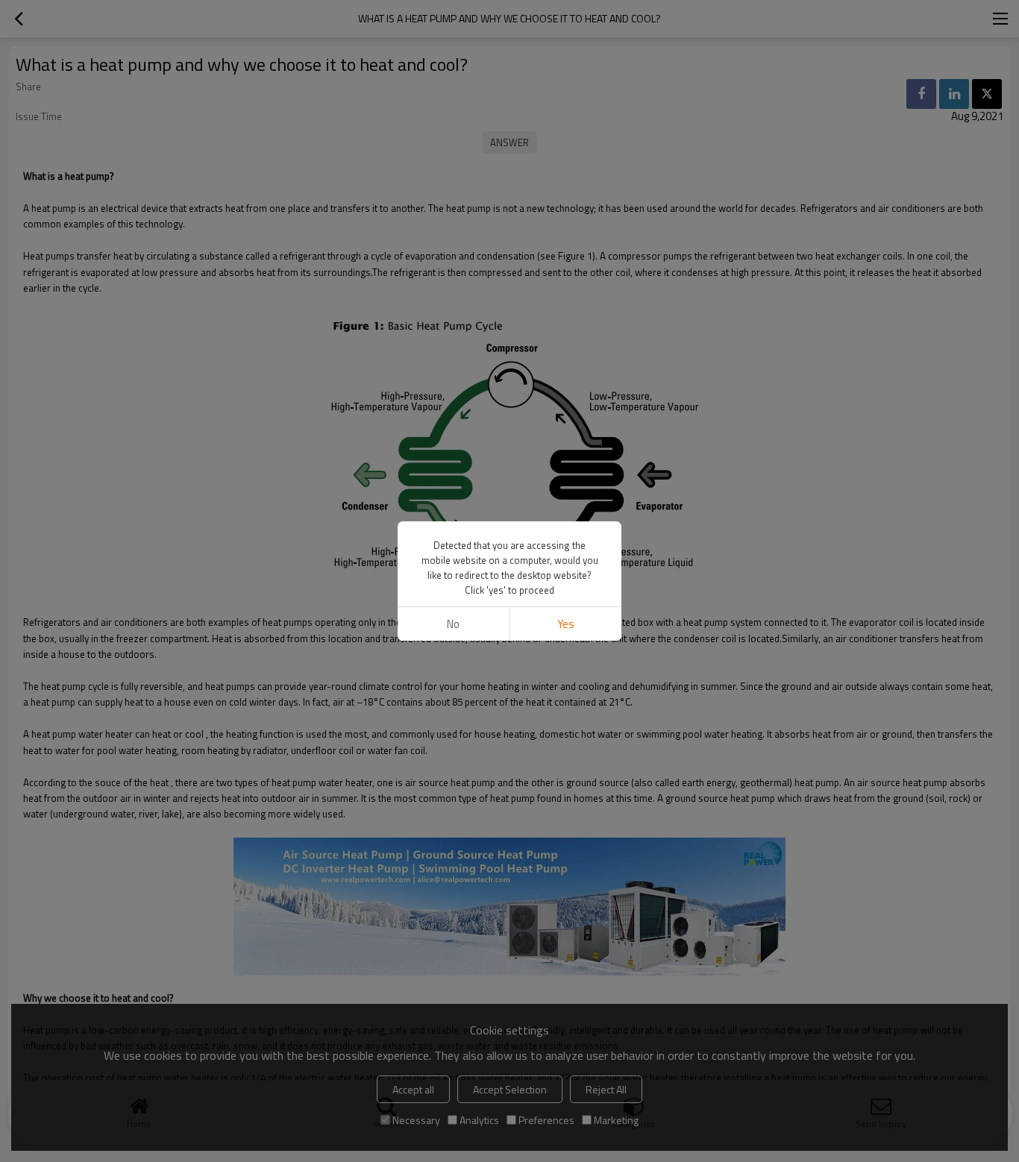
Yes (565, 623)
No (453, 623)
